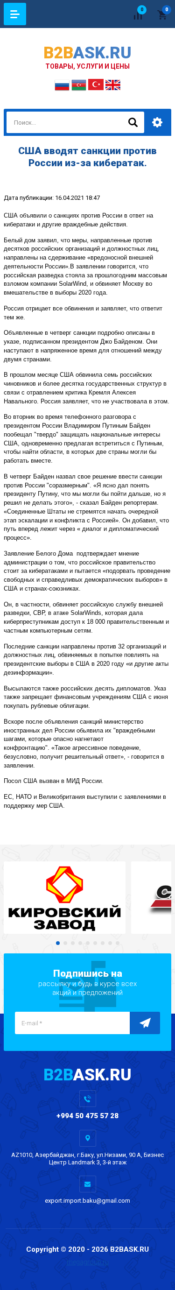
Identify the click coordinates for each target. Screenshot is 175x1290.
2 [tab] (65, 943)
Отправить (145, 1023)
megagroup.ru (88, 1262)
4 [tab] (80, 943)
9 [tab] (117, 943)
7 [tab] (103, 943)
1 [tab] (58, 943)
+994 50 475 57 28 (87, 1116)
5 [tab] (88, 943)
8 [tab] (110, 943)
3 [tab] (73, 943)
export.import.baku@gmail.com (87, 1200)
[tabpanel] (65, 897)
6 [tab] (95, 943)
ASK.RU (87, 53)
